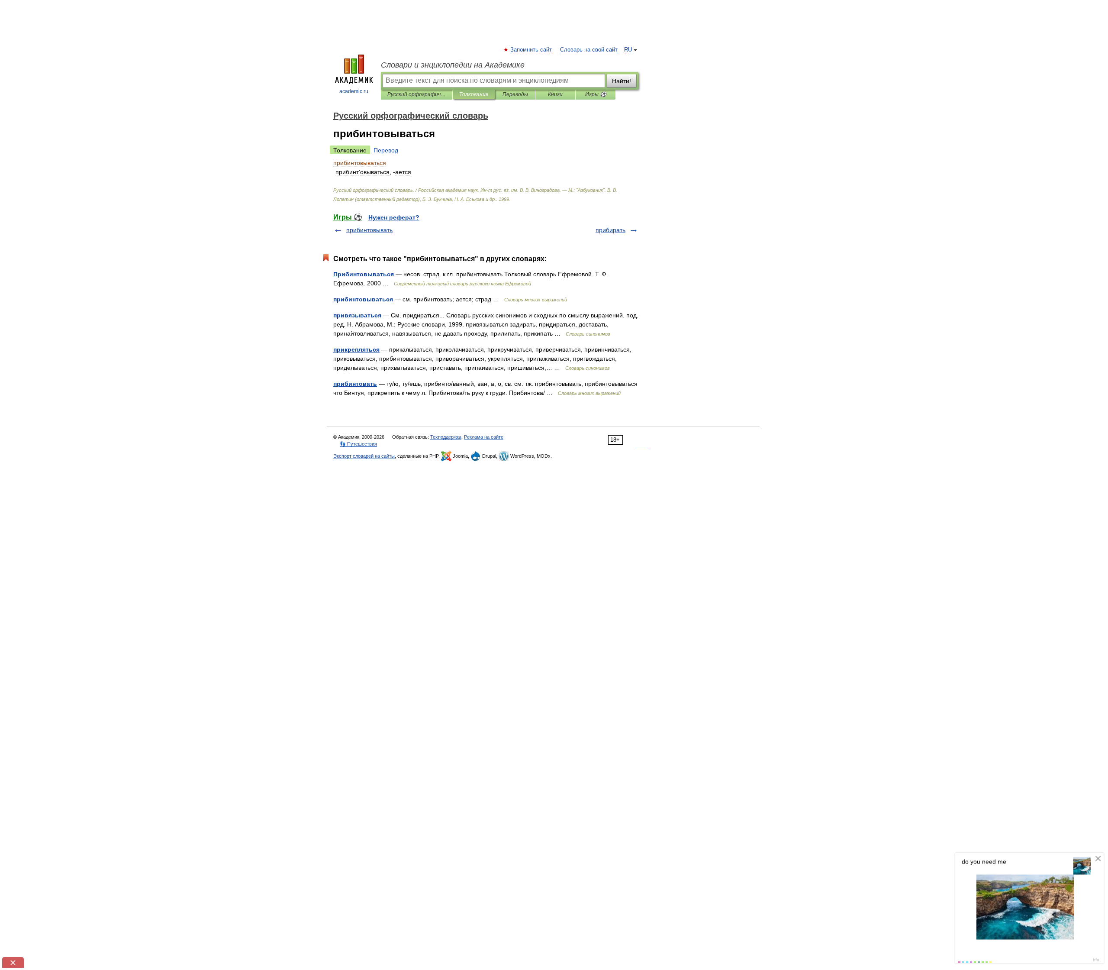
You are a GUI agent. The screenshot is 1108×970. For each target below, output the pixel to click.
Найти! (621, 81)
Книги (555, 94)
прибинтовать (355, 383)
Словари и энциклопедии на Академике (453, 65)
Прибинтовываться (363, 274)
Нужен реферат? (393, 217)
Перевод (386, 150)
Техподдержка (445, 437)
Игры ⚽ (595, 94)
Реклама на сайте (483, 437)
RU (628, 50)
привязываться (357, 315)
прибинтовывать (369, 229)
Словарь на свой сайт (589, 50)
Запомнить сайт (531, 50)
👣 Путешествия (358, 443)
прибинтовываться (363, 299)
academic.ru (353, 91)
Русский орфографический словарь (416, 94)
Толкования (473, 94)
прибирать (610, 229)
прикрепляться (356, 349)
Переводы (515, 94)
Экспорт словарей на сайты (364, 456)
